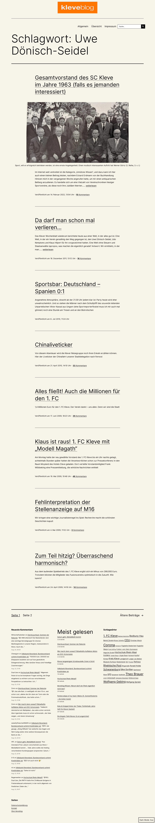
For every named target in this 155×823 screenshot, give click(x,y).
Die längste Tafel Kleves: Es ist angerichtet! (73, 716)
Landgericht (124, 659)
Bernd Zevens (108, 640)
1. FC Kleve (110, 635)
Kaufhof (136, 655)
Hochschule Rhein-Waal (126, 652)
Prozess (131, 662)
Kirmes (105, 659)
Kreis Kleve (114, 658)
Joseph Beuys (115, 655)
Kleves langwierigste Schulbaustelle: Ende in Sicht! (76, 661)
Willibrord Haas (133, 678)
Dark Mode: (145, 820)
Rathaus (137, 662)
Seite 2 (27, 615)
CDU (127, 640)
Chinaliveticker (54, 344)
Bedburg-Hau (136, 636)
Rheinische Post (112, 665)
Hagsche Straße (108, 652)
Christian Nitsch (136, 640)
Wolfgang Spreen (133, 682)
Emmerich (118, 646)
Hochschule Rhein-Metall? (30, 672)
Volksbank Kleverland (122, 678)
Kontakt (14, 808)
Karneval (131, 655)
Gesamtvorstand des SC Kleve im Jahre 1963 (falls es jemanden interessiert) (77, 84)
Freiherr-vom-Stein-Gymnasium (127, 649)
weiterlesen (91, 185)
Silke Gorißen (126, 669)
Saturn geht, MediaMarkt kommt (29, 742)
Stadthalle (122, 674)
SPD (109, 674)
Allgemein (83, 26)
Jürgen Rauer (123, 655)
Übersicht (96, 26)
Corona (109, 645)
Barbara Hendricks (123, 636)
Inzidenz (106, 655)
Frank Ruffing (112, 649)
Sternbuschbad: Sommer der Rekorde (32, 688)
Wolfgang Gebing (114, 681)
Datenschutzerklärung (19, 805)
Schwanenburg (111, 669)
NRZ (127, 662)
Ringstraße (126, 666)
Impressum (110, 26)
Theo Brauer (134, 674)
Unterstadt (111, 678)
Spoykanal (115, 674)
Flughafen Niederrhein (128, 646)
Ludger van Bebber (135, 659)
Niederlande (121, 662)
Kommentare (83, 194)
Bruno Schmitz (119, 640)
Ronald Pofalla (135, 666)
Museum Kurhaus (109, 662)
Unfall (105, 678)
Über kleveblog (16, 811)
